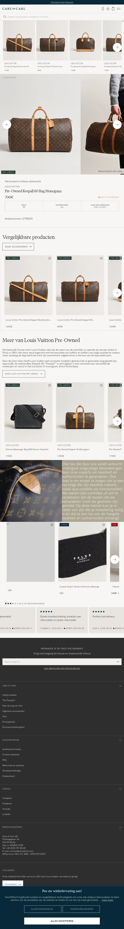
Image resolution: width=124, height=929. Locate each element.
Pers (4, 716)
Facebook (7, 803)
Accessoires (10, 78)
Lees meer (107, 900)
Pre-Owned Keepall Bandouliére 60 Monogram (16, 67)
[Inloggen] (103, 9)
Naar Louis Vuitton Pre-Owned (22, 374)
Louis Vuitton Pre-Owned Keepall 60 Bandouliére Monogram (74, 320)
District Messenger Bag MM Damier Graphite (27, 449)
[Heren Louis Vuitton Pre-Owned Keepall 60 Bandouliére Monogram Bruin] (52, 40)
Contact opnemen (11, 754)
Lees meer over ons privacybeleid (62, 668)
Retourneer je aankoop (13, 765)
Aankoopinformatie (11, 749)
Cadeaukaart (8, 776)
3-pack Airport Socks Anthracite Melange (79, 586)
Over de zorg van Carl (12, 705)
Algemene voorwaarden (13, 711)
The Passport (8, 700)
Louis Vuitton (10, 63)
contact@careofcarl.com (21, 851)
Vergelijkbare (28, 237)
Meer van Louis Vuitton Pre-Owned (41, 340)
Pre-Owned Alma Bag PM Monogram (83, 67)
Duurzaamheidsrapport (13, 727)
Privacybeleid (8, 721)
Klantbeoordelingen (11, 770)
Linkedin (6, 814)
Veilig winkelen (9, 695)
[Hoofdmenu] (119, 8)
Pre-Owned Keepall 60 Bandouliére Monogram (50, 67)
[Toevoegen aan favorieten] (49, 258)
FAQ (4, 760)
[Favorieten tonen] (107, 8)
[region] (62, 620)
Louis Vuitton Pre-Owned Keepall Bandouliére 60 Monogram (28, 320)
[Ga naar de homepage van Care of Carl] (13, 9)
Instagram (7, 798)
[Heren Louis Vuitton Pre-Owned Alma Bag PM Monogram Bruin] (86, 40)
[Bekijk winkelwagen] (113, 9)
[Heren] (31, 552)
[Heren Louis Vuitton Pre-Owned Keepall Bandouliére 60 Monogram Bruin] (19, 40)
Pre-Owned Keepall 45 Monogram (73, 449)
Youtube (6, 809)
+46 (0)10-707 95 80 (16, 848)
